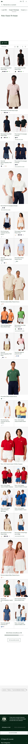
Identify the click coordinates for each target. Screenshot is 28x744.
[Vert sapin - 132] (17, 261)
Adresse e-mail (6, 727)
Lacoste (4, 689)
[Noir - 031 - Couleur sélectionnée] (15, 71)
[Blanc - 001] (17, 71)
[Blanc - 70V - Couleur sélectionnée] (1, 208)
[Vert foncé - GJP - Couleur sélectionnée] (15, 137)
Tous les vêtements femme (18, 689)
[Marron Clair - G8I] (3, 304)
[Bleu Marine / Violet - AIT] (18, 356)
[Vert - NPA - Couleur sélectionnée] (15, 329)
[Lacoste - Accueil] (2, 1)
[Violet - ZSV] (6, 71)
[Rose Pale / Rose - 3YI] (4, 626)
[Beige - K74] (3, 577)
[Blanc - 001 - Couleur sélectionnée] (1, 71)
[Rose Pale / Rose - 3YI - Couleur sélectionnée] (15, 356)
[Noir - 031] (3, 71)
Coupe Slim (4, 10)
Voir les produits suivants (14, 640)
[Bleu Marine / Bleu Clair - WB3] (17, 356)
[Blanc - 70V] (18, 137)
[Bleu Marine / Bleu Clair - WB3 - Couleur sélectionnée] (1, 626)
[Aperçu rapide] (12, 64)
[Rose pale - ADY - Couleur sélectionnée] (1, 112)
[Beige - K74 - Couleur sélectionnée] (1, 304)
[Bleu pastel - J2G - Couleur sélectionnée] (1, 236)
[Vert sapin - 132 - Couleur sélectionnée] (1, 398)
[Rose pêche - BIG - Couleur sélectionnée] (15, 235)
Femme (9, 689)
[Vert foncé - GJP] (17, 164)
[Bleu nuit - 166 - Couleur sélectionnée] (1, 137)
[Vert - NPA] (7, 71)
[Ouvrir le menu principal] (26, 1)
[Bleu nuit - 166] (4, 71)
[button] (23, 1)
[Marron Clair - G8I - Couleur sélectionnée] (1, 577)
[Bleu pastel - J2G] (4, 166)
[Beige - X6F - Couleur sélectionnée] (1, 536)
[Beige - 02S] (6, 166)
